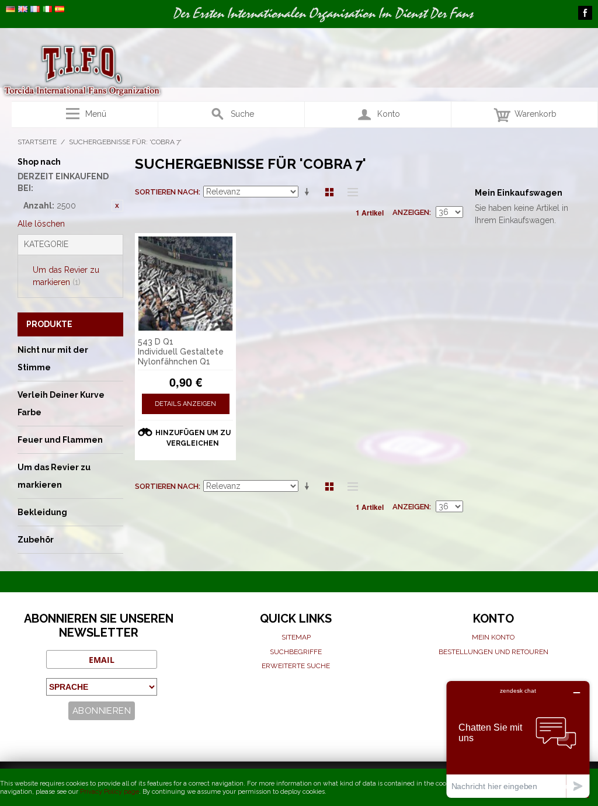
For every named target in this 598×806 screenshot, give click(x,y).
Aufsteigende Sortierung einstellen (309, 192)
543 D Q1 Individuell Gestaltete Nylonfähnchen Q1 (181, 351)
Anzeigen (410, 212)
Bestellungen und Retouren (493, 652)
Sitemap (296, 637)
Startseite (37, 142)
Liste (350, 192)
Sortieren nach (167, 191)
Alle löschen (41, 223)
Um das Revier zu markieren (66, 276)
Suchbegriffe (296, 652)
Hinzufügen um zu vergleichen (193, 438)
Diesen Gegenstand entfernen (117, 205)
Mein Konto (493, 637)
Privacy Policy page (109, 791)
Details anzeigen (185, 404)
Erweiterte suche (296, 666)
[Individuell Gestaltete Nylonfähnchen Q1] (186, 284)
